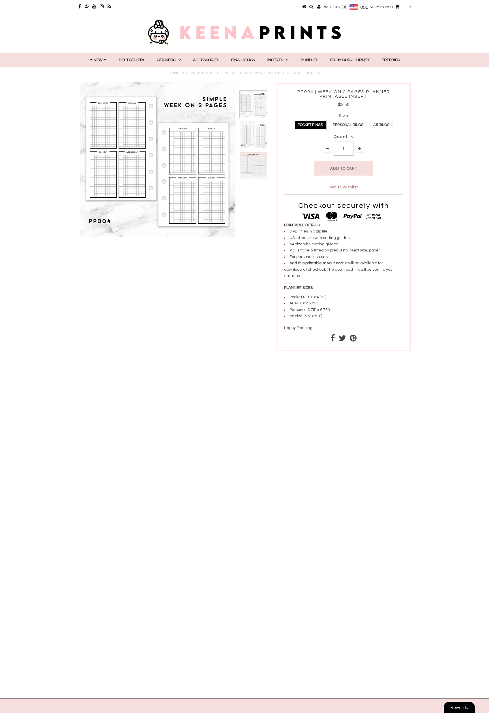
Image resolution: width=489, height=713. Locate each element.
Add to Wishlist (343, 187)
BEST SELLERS (132, 60)
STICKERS (166, 60)
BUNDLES (309, 60)
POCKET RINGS (310, 125)
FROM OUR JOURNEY (350, 60)
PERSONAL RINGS (348, 125)
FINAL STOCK (243, 60)
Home (174, 73)
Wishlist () (335, 7)
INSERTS (275, 60)
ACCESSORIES (206, 60)
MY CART (390, 7)
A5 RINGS (381, 125)
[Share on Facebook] (333, 340)
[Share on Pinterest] (353, 340)
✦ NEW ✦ (98, 60)
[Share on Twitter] (342, 340)
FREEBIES (391, 60)
